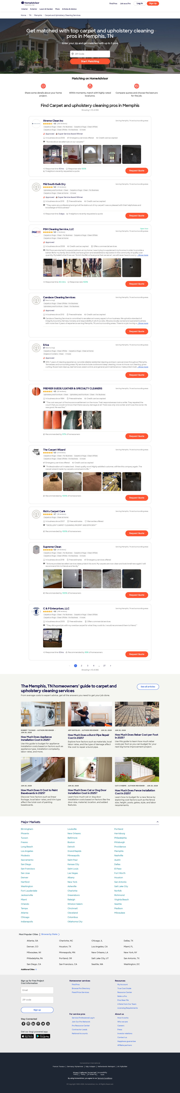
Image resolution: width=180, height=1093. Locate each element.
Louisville (72, 829)
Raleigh (71, 899)
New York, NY (130, 952)
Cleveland (73, 913)
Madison (118, 908)
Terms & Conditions (104, 1078)
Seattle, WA (97, 964)
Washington (27, 886)
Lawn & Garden (46, 9)
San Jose (25, 873)
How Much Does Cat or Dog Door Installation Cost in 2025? (87, 792)
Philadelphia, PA (35, 958)
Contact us (122, 1037)
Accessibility (102, 1074)
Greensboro (74, 895)
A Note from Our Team (126, 1004)
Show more (143, 255)
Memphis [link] (38, 15)
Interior (24, 9)
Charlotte (72, 891)
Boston (71, 842)
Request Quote (136, 170)
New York (72, 882)
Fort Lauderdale (29, 891)
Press (119, 1029)
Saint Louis (73, 868)
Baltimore (72, 838)
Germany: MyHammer (75, 1067)
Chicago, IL (97, 940)
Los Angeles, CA (99, 946)
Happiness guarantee (126, 1041)
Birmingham (27, 829)
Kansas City (73, 864)
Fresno (24, 842)
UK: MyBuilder (122, 1067)
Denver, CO (32, 946)
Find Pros (76, 984)
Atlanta (24, 913)
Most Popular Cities (28, 934)
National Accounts (80, 1033)
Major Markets (30, 822)
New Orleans (74, 833)
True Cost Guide (124, 988)
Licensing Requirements (127, 1008)
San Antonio (120, 882)
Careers (120, 1026)
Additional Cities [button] (28, 969)
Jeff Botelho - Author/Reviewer (83, 730)
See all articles (148, 686)
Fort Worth (119, 873)
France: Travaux (59, 1067)
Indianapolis (27, 921)
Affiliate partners (124, 1045)
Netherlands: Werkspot (106, 1067)
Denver (24, 877)
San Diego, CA (34, 964)
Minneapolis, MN (67, 952)
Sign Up (153, 3)
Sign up (37, 1010)
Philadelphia (120, 838)
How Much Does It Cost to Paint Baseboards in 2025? (39, 792)
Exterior (33, 9)
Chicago (25, 917)
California (83, 1073)
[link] (90, 125)
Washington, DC (132, 964)
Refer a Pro (122, 996)
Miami (24, 899)
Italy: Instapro (90, 1067)
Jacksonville (27, 895)
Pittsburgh (119, 842)
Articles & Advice (69, 9)
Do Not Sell (92, 1073)
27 (104, 666)
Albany (71, 877)
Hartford (25, 882)
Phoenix (25, 833)
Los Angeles (27, 851)
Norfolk (118, 891)
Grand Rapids (74, 851)
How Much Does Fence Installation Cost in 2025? (135, 792)
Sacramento (27, 860)
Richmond (119, 895)
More (57, 9)
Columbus (73, 917)
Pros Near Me (123, 1000)
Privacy (75, 1073)
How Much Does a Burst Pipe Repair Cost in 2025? (88, 736)
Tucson (24, 838)
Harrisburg (119, 833)
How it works (122, 1018)
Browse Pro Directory (81, 988)
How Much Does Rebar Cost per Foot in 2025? (136, 736)
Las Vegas (73, 873)
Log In (140, 3)
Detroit (71, 846)
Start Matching (90, 61)
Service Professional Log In (83, 1018)
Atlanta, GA (32, 940)
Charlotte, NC (66, 940)
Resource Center (124, 992)
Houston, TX (65, 946)
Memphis (118, 851)
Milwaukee (119, 913)
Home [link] (23, 15)
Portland (118, 829)
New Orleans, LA (99, 952)
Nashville (118, 855)
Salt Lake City (121, 886)
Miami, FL (128, 946)
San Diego (26, 864)
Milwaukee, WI (34, 952)
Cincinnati (73, 908)
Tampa (24, 908)
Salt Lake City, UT (100, 958)
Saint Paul (72, 860)
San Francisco (28, 868)
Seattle (118, 904)
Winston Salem (75, 904)
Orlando (25, 904)
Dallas (117, 864)
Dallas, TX (128, 940)
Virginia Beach (121, 899)
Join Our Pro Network (81, 1022)
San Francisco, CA (68, 964)
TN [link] (30, 15)
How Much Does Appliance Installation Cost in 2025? (36, 738)
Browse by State (49, 934)
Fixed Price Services (80, 992)
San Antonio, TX (131, 958)
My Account (122, 984)
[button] (52, 154)
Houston (118, 877)
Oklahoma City (75, 921)
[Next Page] (110, 665)
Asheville (72, 886)
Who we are (122, 1022)
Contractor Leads (79, 1029)
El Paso (117, 868)
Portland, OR (65, 958)
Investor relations (124, 1033)
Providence (120, 846)
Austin (117, 860)
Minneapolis (73, 855)
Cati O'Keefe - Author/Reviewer (130, 786)
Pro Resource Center (81, 1026)
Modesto (25, 855)
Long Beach (27, 846)
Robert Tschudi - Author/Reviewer (37, 730)
